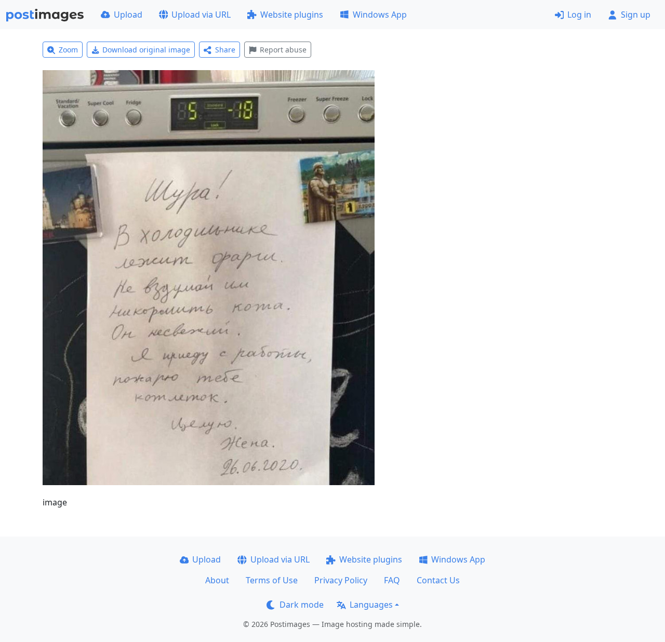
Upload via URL (201, 14)
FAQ (392, 580)
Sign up (635, 14)
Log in (579, 14)
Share (225, 50)
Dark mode (302, 604)
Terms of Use (272, 580)
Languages (371, 604)
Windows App (380, 14)
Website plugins (291, 14)
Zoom (68, 50)
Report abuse (283, 50)
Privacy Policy (340, 580)
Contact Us (438, 580)
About (217, 580)
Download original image (146, 50)
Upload (128, 14)
